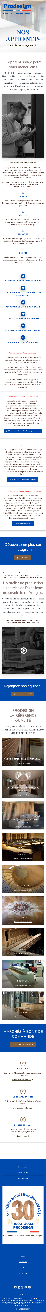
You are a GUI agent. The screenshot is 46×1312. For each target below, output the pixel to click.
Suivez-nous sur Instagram (22, 1108)
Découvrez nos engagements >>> (23, 622)
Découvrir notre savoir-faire (23, 858)
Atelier (23, 1256)
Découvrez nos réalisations (23, 826)
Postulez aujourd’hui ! (23, 694)
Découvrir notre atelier (23, 763)
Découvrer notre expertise (23, 1017)
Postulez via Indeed (22, 1136)
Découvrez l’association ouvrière (24, 479)
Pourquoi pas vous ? (23, 523)
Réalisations (23, 1262)
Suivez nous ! (24, 557)
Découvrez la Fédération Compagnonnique (23, 431)
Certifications (23, 1273)
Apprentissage (23, 1172)
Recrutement (23, 1178)
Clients (23, 1267)
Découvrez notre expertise (23, 985)
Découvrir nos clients (23, 795)
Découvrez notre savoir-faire (23, 922)
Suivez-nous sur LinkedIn (21, 1080)
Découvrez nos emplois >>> (28, 577)
